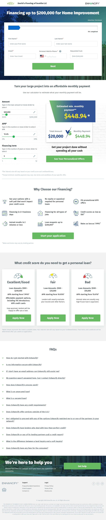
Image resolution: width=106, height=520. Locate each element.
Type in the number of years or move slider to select (19, 150)
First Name (12, 39)
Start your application (53, 235)
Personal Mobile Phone (48, 51)
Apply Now (18, 318)
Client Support (26, 488)
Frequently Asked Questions (31, 486)
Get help (82, 466)
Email (10, 51)
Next (53, 66)
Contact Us (25, 491)
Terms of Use (49, 488)
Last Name (59, 39)
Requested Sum (76, 51)
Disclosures (48, 491)
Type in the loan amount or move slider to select (18, 106)
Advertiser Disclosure (95, 20)
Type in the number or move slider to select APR (19, 128)
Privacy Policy (49, 486)
